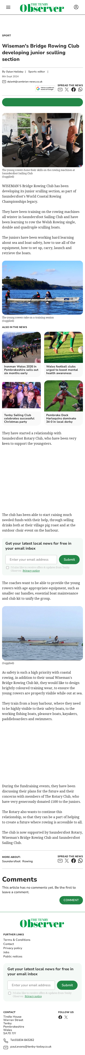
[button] (8, 7)
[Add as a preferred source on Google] (45, 88)
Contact (8, 944)
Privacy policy (12, 948)
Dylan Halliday (14, 71)
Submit (69, 559)
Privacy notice (31, 570)
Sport (6, 35)
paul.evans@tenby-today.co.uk (30, 1047)
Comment (71, 900)
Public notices (12, 956)
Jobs (6, 952)
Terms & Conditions (16, 940)
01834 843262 (24, 1040)
